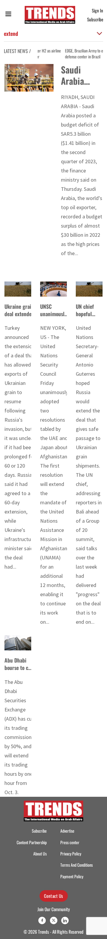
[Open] (8, 14)
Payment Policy (71, 876)
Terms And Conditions (76, 865)
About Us (40, 853)
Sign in (97, 10)
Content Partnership (32, 842)
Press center (69, 842)
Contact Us (53, 895)
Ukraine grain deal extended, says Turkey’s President (19, 317)
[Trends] (50, 15)
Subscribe (95, 19)
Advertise (67, 831)
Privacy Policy (70, 853)
